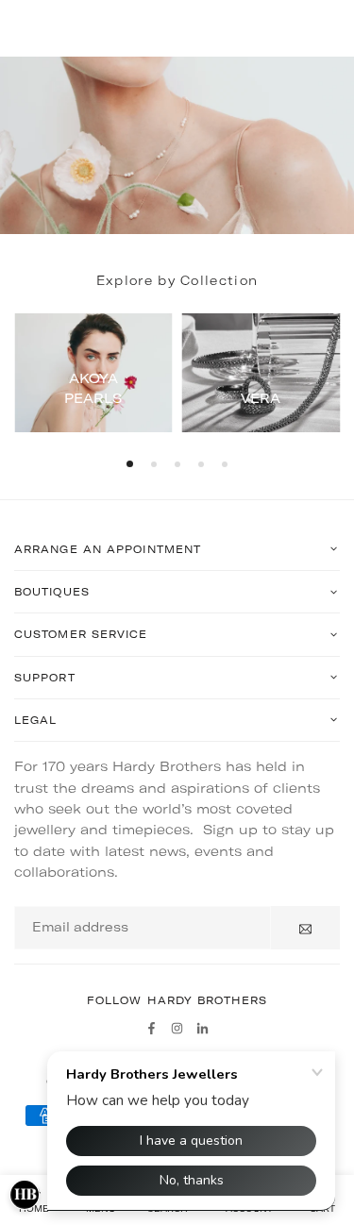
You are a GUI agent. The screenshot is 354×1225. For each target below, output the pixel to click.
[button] (130, 464)
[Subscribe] (305, 927)
